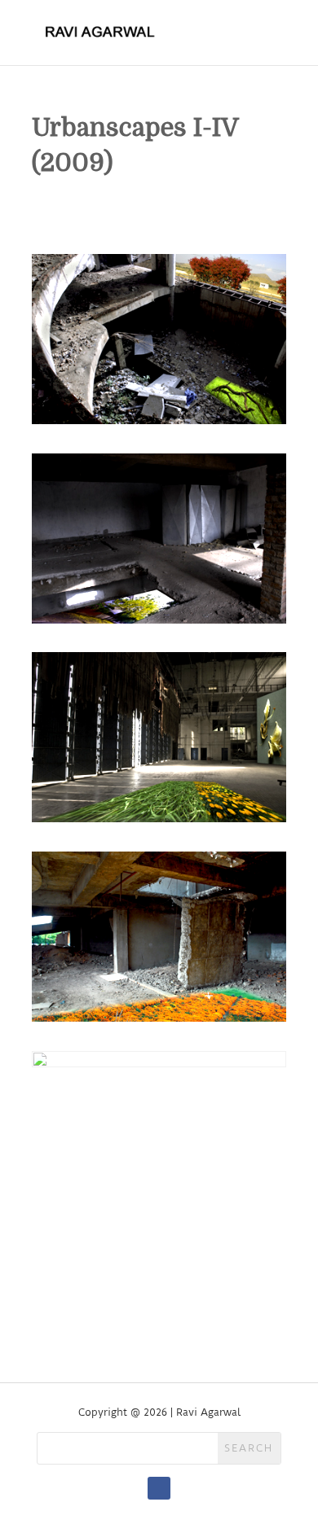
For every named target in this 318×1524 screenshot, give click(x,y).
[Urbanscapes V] (159, 1220)
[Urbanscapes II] (159, 623)
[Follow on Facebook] (159, 1488)
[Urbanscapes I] (159, 423)
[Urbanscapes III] (159, 822)
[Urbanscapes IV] (159, 1021)
